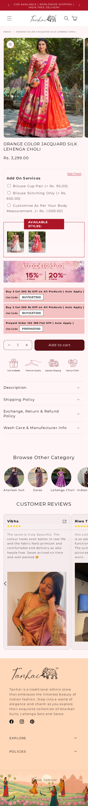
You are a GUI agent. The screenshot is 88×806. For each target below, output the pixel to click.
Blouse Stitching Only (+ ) (37, 195)
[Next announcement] (79, 5)
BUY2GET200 (31, 313)
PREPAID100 (31, 328)
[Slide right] (83, 583)
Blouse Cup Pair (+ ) (40, 186)
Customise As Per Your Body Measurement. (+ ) (37, 208)
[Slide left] (5, 583)
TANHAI (50, 780)
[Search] (66, 18)
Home (7, 32)
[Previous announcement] (9, 5)
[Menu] (9, 18)
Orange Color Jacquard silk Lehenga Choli (46, 32)
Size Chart (74, 173)
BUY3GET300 (31, 297)
